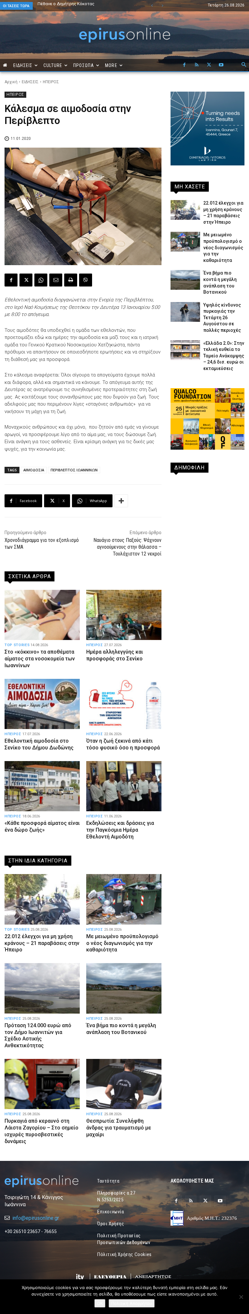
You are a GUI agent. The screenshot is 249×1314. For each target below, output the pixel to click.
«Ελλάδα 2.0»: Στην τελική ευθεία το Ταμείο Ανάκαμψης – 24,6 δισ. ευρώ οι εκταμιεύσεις (223, 356)
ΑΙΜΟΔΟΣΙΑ (33, 469)
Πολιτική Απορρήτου (131, 1303)
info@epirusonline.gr (35, 1218)
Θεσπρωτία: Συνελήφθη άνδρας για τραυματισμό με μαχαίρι (118, 1128)
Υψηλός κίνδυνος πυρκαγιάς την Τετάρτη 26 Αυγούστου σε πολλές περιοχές (222, 317)
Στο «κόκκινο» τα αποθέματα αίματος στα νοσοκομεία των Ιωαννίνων (40, 658)
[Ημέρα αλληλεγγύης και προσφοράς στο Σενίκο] (123, 615)
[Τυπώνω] (70, 280)
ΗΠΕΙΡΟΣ (51, 82)
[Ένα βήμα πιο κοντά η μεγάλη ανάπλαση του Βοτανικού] (123, 988)
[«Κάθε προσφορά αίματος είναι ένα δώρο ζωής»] (42, 786)
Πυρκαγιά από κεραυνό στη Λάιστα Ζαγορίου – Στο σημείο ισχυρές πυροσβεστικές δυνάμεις (41, 1131)
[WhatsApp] (40, 280)
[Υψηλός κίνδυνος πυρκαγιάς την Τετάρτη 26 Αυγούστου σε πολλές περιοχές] (185, 312)
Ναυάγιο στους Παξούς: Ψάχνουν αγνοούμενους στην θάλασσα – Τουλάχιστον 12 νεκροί (127, 547)
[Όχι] (241, 1297)
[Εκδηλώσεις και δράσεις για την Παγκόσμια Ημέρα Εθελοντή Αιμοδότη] (123, 786)
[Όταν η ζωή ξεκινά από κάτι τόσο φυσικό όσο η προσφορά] (123, 704)
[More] (121, 500)
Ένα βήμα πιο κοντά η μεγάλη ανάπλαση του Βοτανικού (81, 5)
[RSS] (196, 65)
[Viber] (85, 280)
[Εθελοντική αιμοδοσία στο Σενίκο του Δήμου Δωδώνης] (42, 704)
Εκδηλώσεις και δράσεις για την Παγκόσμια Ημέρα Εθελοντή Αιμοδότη (120, 830)
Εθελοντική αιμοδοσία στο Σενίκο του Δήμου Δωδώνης (39, 744)
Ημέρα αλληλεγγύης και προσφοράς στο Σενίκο (114, 655)
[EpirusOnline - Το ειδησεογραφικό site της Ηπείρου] (124, 35)
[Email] (55, 280)
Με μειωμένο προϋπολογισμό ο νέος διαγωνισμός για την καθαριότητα (122, 943)
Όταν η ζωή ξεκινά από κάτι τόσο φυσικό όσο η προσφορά (123, 744)
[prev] (152, 6)
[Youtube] (221, 65)
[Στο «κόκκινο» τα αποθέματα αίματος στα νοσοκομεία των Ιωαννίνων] (42, 615)
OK (100, 1303)
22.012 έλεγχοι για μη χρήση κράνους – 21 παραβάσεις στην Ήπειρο (42, 943)
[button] (244, 65)
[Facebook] (184, 65)
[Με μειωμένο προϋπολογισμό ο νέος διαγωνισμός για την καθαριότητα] (123, 899)
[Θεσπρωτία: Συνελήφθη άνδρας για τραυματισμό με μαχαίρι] (123, 1084)
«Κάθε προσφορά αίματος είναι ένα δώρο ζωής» (42, 826)
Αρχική (11, 82)
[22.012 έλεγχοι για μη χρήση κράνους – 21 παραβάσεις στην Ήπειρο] (42, 899)
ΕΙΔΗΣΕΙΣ (30, 82)
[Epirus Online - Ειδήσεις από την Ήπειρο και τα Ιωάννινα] (41, 1181)
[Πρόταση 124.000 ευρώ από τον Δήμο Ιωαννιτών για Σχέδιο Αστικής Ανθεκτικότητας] (42, 988)
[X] (208, 65)
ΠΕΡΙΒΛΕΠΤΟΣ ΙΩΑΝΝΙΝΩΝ (74, 469)
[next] (162, 6)
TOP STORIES (17, 645)
